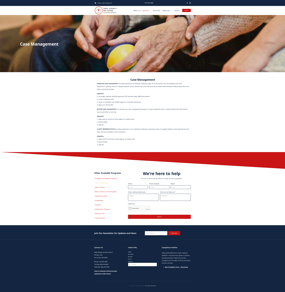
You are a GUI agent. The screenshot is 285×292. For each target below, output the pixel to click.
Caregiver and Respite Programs (106, 178)
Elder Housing (100, 187)
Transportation (100, 218)
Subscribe (174, 233)
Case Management (101, 183)
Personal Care (100, 213)
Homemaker (99, 200)
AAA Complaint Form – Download (176, 267)
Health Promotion (101, 196)
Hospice (98, 205)
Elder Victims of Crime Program (106, 192)
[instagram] (190, 3)
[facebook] (187, 3)
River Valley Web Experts (150, 285)
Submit (159, 217)
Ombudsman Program (102, 209)
